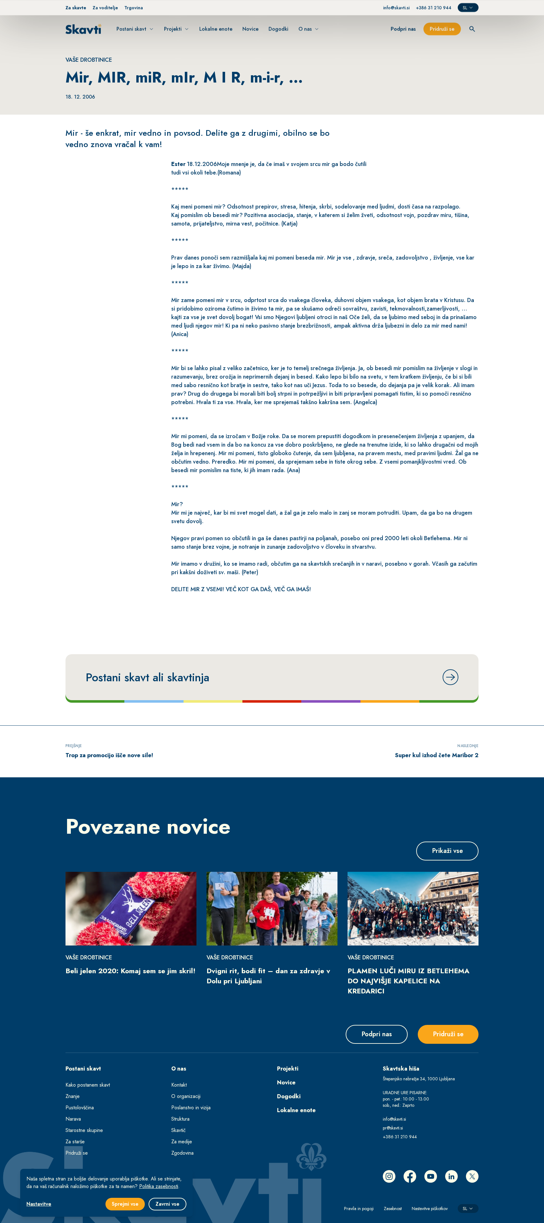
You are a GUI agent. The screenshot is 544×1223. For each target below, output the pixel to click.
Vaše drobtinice (88, 60)
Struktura (180, 1119)
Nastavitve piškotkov (430, 1208)
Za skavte (75, 7)
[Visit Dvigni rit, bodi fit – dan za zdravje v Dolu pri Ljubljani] (272, 909)
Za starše (75, 1141)
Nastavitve (38, 1204)
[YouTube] (430, 1176)
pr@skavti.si (393, 1128)
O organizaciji (186, 1096)
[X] (472, 1176)
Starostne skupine (84, 1130)
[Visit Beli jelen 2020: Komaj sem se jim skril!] (130, 909)
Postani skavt (83, 1069)
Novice (286, 1082)
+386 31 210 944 (433, 7)
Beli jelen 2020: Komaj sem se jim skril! (130, 971)
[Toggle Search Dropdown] (472, 29)
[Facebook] (410, 1176)
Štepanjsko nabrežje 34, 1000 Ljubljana (419, 1079)
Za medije (181, 1141)
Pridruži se (76, 1153)
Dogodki (289, 1096)
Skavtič (178, 1130)
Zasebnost (393, 1208)
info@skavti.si (396, 7)
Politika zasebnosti (158, 1186)
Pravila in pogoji (359, 1208)
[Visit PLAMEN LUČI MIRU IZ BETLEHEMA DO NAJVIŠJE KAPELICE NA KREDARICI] (413, 909)
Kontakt (179, 1085)
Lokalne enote (296, 1110)
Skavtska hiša (401, 1069)
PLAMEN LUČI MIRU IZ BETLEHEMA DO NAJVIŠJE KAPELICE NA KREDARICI (408, 981)
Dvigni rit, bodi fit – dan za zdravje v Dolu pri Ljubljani (268, 976)
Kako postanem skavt (87, 1085)
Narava (73, 1119)
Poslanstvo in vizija (191, 1107)
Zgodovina (182, 1153)
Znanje (72, 1096)
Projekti (287, 1069)
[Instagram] (389, 1176)
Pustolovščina (79, 1107)
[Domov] (83, 29)
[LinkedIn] (451, 1176)
